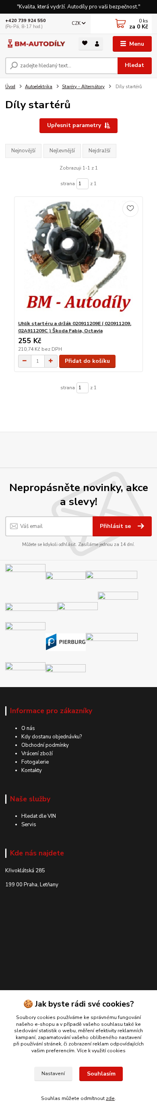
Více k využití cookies (101, 1050)
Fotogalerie (35, 762)
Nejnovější (23, 150)
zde (110, 1098)
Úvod (10, 87)
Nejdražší (99, 150)
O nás (28, 728)
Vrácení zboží (37, 753)
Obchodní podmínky (45, 745)
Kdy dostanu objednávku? (51, 736)
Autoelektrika (38, 87)
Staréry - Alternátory (83, 87)
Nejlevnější (62, 150)
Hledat (134, 65)
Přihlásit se (116, 526)
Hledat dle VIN (38, 816)
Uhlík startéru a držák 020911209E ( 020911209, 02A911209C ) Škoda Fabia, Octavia (74, 327)
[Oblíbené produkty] (84, 43)
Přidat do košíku (87, 361)
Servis (28, 824)
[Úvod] (35, 44)
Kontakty (31, 770)
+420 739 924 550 (25, 21)
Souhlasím (101, 1074)
